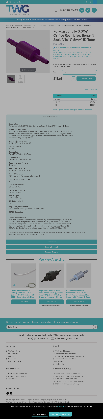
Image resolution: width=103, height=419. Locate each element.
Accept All (66, 414)
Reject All (54, 414)
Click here (61, 406)
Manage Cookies (39, 414)
